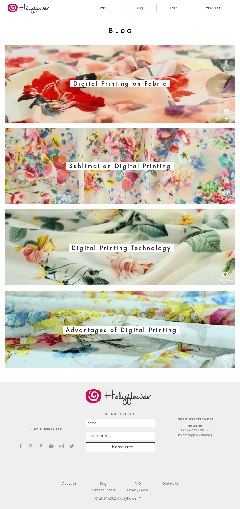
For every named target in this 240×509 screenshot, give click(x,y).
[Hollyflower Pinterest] (31, 446)
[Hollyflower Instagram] (61, 446)
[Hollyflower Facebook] (20, 446)
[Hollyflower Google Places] (41, 446)
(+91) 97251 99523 (195, 430)
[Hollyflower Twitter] (72, 446)
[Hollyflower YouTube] (51, 446)
